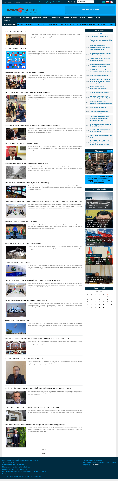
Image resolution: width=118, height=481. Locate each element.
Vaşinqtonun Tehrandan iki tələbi (17, 320)
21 (103, 304)
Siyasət (89, 198)
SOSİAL (45, 18)
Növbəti (44, 453)
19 (95, 304)
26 (95, 307)
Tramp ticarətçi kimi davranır (15, 31)
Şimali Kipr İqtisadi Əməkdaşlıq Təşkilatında (21, 222)
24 (87, 307)
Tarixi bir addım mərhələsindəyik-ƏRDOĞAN (21, 143)
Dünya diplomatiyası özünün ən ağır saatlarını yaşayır (25, 72)
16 (111, 302)
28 (103, 307)
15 (107, 302)
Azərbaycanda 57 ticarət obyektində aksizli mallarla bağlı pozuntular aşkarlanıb (64, 24)
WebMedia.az (95, 464)
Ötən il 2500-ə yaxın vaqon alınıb (17, 262)
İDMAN (98, 18)
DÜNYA (90, 18)
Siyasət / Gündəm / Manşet (94, 255)
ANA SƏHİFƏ (8, 18)
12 (95, 302)
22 (107, 304)
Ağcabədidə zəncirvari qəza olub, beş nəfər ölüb (23, 243)
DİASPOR (66, 18)
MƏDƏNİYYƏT (55, 18)
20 (99, 304)
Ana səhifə (7, 2)
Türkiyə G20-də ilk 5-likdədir (15, 48)
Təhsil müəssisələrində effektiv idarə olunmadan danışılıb (26, 300)
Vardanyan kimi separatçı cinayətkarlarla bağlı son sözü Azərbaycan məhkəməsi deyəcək (38, 388)
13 (99, 302)
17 (87, 304)
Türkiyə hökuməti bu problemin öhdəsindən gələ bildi (24, 358)
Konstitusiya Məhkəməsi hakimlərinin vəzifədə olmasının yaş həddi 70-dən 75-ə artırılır (37, 338)
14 (103, 302)
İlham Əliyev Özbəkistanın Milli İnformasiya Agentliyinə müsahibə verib (99, 261)
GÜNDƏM (17, 18)
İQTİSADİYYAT (36, 18)
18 (91, 304)
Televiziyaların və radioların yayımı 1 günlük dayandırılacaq (27, 183)
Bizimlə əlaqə (28, 2)
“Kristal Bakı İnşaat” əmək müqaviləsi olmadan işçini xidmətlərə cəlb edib (32, 407)
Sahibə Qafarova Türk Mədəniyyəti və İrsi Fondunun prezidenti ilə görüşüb (32, 280)
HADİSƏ (74, 18)
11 (91, 302)
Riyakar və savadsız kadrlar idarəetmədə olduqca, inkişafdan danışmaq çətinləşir (35, 425)
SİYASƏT (26, 18)
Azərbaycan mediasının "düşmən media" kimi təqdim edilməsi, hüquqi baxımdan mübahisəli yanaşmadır (99, 180)
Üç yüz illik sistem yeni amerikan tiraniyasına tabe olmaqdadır (27, 92)
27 (99, 307)
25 (91, 307)
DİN (104, 18)
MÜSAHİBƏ (8, 20)
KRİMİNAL (82, 18)
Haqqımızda (17, 2)
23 (111, 304)
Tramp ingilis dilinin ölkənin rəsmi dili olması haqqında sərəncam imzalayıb (32, 126)
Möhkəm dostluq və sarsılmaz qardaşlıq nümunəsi (95, 279)
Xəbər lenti (99, 30)
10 (87, 302)
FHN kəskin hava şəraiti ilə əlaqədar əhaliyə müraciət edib (26, 164)
